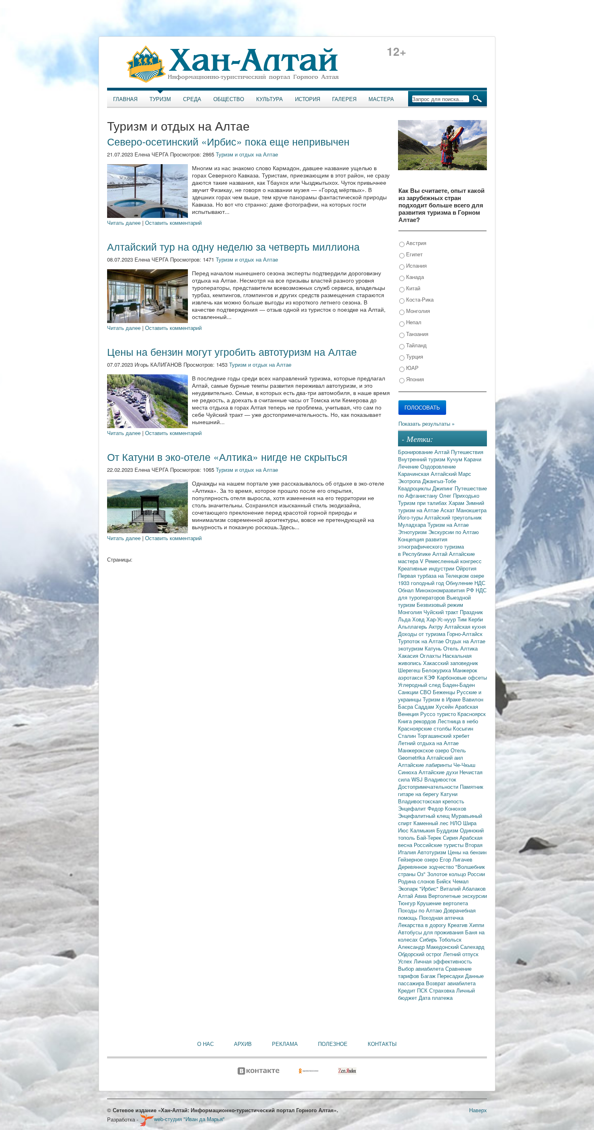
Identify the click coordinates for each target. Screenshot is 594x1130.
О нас (205, 1044)
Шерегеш (410, 670)
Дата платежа (436, 997)
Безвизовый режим (440, 604)
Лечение (409, 466)
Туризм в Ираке (442, 699)
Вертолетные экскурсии (457, 896)
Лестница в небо (458, 721)
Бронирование (416, 452)
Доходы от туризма (422, 634)
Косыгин (463, 728)
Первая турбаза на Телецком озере (441, 575)
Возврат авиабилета (451, 983)
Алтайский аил (445, 757)
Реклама (285, 1044)
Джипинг (443, 488)
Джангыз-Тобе (439, 481)
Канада (414, 277)
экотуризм (411, 648)
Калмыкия (423, 830)
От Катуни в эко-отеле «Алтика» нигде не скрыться (227, 456)
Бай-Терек (430, 837)
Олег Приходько (459, 495)
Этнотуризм (413, 532)
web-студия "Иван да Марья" (189, 1119)
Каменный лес (431, 823)
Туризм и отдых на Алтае (247, 154)
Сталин (407, 735)
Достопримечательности (429, 786)
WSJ (417, 779)
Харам (457, 503)
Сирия (451, 837)
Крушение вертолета (442, 903)
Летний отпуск (460, 954)
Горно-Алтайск (464, 634)
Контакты (382, 1044)
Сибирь (429, 939)
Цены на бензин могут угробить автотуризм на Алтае (232, 351)
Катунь (434, 648)
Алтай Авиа (413, 896)
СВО (426, 692)
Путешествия (467, 452)
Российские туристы (439, 845)
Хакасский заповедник (450, 663)
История (307, 99)
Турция (413, 356)
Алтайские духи (439, 772)
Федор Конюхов (447, 808)
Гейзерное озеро (419, 859)
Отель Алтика (460, 648)
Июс (404, 830)
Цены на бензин (467, 852)
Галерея (344, 99)
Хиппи (476, 925)
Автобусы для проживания (431, 932)
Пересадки (451, 976)
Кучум (455, 459)
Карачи (472, 459)
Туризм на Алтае (448, 524)
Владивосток (440, 779)
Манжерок (465, 670)
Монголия (417, 311)
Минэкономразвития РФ (445, 590)
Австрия (415, 243)
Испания (415, 265)
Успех (406, 961)
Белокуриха (437, 670)
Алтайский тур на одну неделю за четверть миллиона (233, 246)
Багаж (429, 976)
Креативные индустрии (427, 568)
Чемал (461, 881)
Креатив (458, 925)
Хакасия (409, 655)
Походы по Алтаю (421, 910)
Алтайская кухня (465, 626)
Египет (413, 254)
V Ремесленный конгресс (451, 561)
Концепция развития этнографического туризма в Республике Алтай (431, 546)
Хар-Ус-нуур (441, 619)
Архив (243, 1044)
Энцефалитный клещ (424, 816)
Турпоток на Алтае (421, 641)
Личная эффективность (443, 961)
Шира (469, 823)
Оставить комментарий (173, 222)
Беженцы (445, 692)
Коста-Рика (419, 299)
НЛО (456, 823)
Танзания (416, 334)
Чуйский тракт (441, 612)
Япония (414, 379)
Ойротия (466, 568)
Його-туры (411, 517)
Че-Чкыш (464, 765)
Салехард (472, 946)
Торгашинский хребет (443, 735)
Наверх (478, 1110)
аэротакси (411, 677)
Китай (412, 288)
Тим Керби (470, 619)
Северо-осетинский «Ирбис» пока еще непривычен (228, 141)
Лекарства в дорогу (423, 925)
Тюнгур (407, 903)
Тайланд (415, 345)
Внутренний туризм (422, 459)
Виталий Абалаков (463, 888)
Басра (406, 706)
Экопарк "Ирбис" (419, 888)
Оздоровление (438, 466)
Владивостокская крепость (431, 801)
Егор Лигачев (456, 859)
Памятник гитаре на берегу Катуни (440, 790)
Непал (412, 322)
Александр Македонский (429, 946)
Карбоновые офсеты (462, 677)
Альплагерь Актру (421, 626)
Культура (269, 99)
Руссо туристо (438, 714)
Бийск (444, 881)
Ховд (419, 619)
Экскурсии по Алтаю (453, 532)
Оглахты (431, 655)
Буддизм (448, 830)
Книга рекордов (418, 721)
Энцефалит (413, 808)
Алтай (442, 452)
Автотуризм (432, 852)
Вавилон (472, 699)
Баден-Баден (458, 685)
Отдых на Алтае (465, 641)
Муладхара (413, 524)
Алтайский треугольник (453, 517)
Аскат (448, 510)
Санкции (409, 692)
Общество (228, 99)
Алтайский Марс (451, 473)
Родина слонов (417, 881)
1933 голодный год (422, 583)
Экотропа (410, 481)
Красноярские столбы (425, 728)
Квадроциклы (415, 488)
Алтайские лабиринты (425, 765)
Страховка (442, 990)
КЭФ (430, 677)
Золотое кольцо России (456, 874)
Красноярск (471, 714)
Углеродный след (420, 685)
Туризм (160, 99)
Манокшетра (471, 510)
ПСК (423, 990)
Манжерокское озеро (424, 750)
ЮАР (411, 368)
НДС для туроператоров (442, 593)
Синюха (408, 772)
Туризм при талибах (423, 503)
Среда (192, 99)
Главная (125, 99)
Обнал (406, 590)
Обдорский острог (420, 954)
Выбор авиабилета (421, 968)
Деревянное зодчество (426, 866)
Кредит (407, 990)
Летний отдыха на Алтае (428, 743)
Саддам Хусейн (435, 706)
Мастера (381, 99)
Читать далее (124, 222)
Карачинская (414, 473)
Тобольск (450, 939)
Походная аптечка (441, 917)
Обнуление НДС (465, 583)
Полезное (333, 1044)
